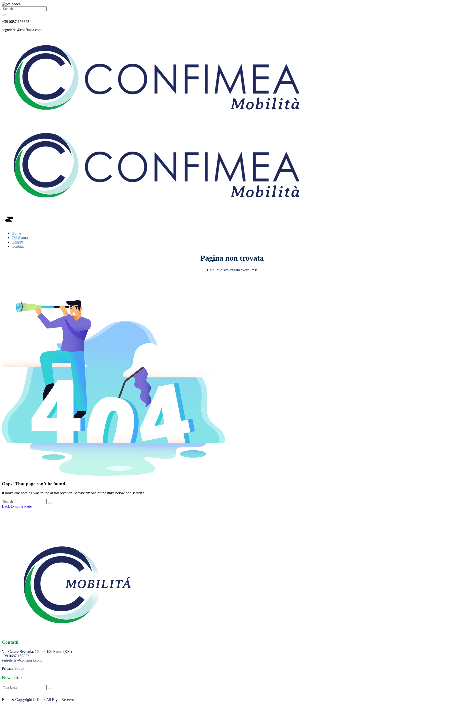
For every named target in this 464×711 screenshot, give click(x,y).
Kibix (41, 699)
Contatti (18, 246)
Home (16, 233)
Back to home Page (17, 506)
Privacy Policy (13, 668)
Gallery (17, 242)
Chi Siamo (20, 238)
